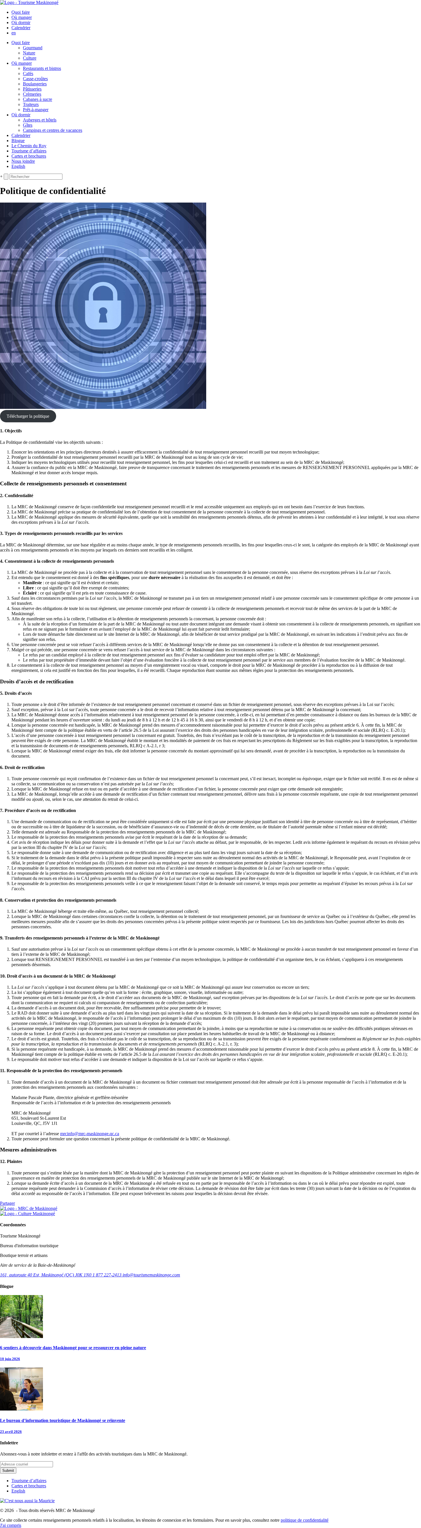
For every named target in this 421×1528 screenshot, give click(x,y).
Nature (29, 52)
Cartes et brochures (28, 156)
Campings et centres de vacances (52, 130)
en (13, 32)
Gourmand (32, 47)
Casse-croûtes (35, 78)
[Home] (29, 2)
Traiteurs (31, 104)
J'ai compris (10, 1525)
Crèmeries (32, 94)
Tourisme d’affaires (28, 150)
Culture (29, 58)
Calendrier (20, 27)
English (18, 166)
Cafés (28, 73)
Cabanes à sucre (37, 99)
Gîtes (27, 125)
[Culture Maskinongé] (27, 1213)
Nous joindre (23, 161)
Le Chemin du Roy (28, 145)
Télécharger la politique (28, 416)
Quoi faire (20, 12)
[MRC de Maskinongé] (28, 1208)
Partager (7, 1203)
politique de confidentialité (304, 1520)
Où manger (21, 17)
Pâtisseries (32, 89)
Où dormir (20, 22)
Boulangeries (35, 83)
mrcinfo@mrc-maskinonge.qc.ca (89, 1133)
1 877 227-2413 (108, 1274)
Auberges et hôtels (39, 119)
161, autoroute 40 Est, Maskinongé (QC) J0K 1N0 (46, 1274)
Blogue (18, 140)
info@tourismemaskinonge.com (151, 1274)
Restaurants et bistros (42, 68)
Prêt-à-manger (35, 109)
